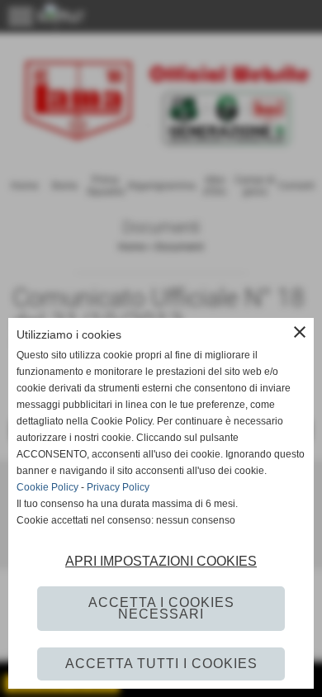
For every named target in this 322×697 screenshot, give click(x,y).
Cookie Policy (47, 487)
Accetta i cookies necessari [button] (161, 608)
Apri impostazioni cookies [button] (161, 561)
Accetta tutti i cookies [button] (161, 664)
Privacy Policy (118, 487)
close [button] (300, 332)
